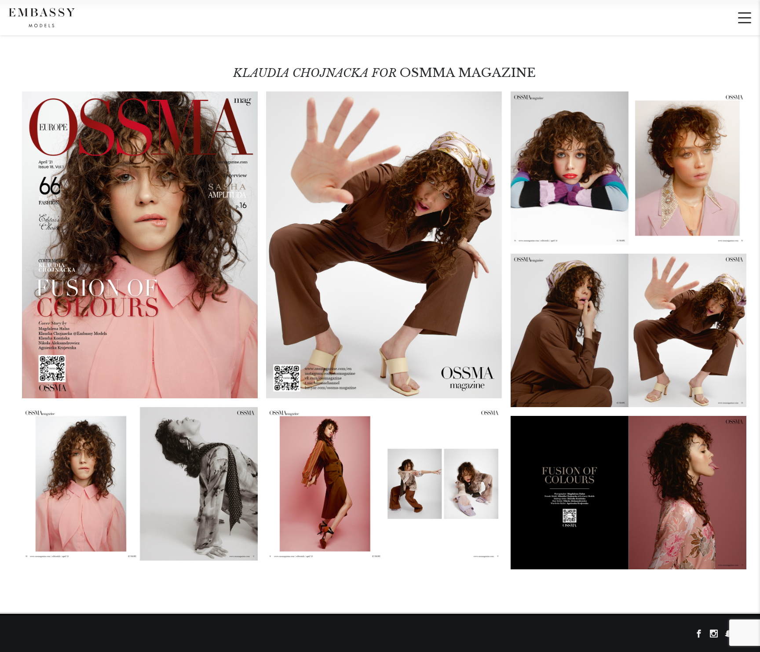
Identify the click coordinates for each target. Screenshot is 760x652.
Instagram (716, 634)
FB (701, 634)
